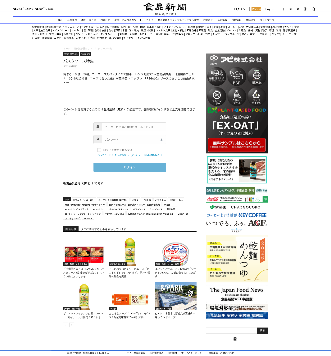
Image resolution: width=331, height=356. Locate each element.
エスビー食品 (176, 200)
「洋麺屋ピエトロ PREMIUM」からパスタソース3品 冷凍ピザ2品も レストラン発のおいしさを (83, 272)
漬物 (296, 26)
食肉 (110, 30)
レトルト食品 (162, 30)
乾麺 (216, 26)
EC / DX (276, 34)
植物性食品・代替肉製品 (170, 34)
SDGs (245, 34)
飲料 (123, 26)
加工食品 (45, 30)
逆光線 (91, 38)
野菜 (117, 30)
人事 (36, 30)
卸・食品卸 (112, 26)
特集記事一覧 (53, 26)
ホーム (66, 48)
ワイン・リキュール (175, 26)
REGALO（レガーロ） (83, 200)
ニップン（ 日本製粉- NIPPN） (113, 200)
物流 (264, 30)
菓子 (209, 26)
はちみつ (76, 30)
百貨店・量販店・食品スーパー (136, 34)
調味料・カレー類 (72, 308)
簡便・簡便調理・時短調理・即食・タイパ (85, 204)
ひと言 (101, 26)
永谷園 (167, 204)
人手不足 (81, 38)
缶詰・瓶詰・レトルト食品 (75, 264)
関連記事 (71, 229)
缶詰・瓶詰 (178, 30)
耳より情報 (115, 38)
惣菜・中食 (55, 34)
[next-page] (71, 325)
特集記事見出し (82, 48)
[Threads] (305, 9)
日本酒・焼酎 (154, 26)
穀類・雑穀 (147, 30)
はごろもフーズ (72, 218)
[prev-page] (65, 325)
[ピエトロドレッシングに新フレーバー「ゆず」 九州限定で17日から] (84, 296)
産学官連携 (289, 30)
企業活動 (220, 30)
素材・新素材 (39, 34)
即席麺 (202, 30)
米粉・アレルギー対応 (197, 34)
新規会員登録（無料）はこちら (83, 183)
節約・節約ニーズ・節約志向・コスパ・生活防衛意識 (134, 204)
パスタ (135, 200)
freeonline (85, 54)
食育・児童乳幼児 (260, 34)
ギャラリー (129, 38)
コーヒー (232, 26)
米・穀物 (134, 30)
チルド (288, 26)
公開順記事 (38, 26)
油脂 (104, 30)
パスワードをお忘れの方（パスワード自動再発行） (130, 155)
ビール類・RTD (136, 26)
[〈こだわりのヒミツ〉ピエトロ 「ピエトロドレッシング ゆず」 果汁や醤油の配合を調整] (130, 251)
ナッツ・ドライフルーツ (226, 34)
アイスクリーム (61, 30)
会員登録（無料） (114, 109)
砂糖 (90, 30)
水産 (124, 30)
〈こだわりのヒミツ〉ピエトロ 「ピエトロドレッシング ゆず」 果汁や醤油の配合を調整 (129, 272)
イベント (232, 30)
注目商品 (102, 38)
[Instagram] (290, 9)
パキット (88, 218)
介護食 (242, 30)
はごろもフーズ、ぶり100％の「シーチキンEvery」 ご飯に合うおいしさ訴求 (175, 272)
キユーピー (98, 209)
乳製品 (191, 26)
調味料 (201, 26)
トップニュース (70, 26)
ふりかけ (68, 34)
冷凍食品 (277, 26)
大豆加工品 (252, 26)
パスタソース (139, 209)
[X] (298, 9)
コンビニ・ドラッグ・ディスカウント (96, 34)
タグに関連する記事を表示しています (103, 229)
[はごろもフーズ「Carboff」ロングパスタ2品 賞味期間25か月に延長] (130, 296)
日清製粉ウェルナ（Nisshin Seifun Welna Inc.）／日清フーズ (158, 213)
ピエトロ (147, 200)
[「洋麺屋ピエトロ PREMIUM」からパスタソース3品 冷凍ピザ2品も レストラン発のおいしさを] (84, 251)
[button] (313, 9)
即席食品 (192, 30)
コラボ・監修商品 (64, 38)
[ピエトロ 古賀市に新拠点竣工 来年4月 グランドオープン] (176, 296)
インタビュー (88, 26)
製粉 (97, 30)
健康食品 (265, 26)
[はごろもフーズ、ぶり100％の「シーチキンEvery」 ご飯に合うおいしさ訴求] (176, 251)
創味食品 (171, 209)
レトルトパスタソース (118, 209)
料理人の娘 (144, 38)
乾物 (222, 26)
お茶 (241, 26)
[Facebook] (283, 9)
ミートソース (156, 209)
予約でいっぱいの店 (114, 213)
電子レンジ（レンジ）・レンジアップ (83, 213)
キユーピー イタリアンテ (77, 209)
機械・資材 (254, 30)
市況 (271, 30)
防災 (278, 30)
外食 (210, 30)
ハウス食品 (160, 200)
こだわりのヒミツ (117, 264)
